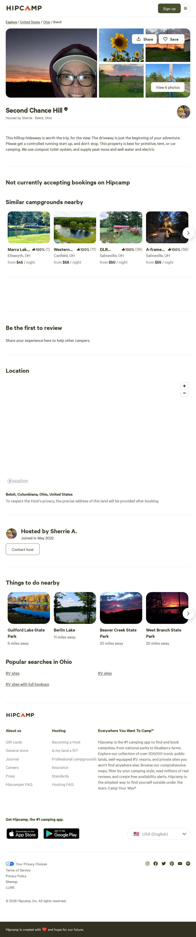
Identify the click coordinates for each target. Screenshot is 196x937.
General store (17, 750)
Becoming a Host (66, 741)
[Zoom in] (184, 386)
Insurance (60, 767)
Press (10, 775)
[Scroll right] (188, 233)
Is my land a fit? (65, 750)
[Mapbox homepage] (17, 481)
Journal (12, 758)
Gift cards (14, 741)
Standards (60, 775)
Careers (12, 767)
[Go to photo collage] (51, 63)
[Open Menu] (185, 8)
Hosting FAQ (62, 784)
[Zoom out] (184, 392)
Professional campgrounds (74, 758)
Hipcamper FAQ (19, 784)
